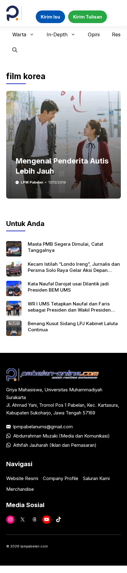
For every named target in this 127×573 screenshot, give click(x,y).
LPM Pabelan (32, 182)
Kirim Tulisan (87, 16)
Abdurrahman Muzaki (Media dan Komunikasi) (61, 436)
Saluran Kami (96, 478)
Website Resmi (22, 478)
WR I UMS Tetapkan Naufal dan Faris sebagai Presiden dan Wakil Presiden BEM (69, 310)
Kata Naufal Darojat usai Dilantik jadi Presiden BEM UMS (68, 287)
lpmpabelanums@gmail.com (43, 427)
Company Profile (60, 478)
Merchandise (20, 489)
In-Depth (57, 34)
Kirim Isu (50, 16)
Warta (19, 34)
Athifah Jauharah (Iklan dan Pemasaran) (54, 445)
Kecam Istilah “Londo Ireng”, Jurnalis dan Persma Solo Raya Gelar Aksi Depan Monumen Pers (74, 270)
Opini (94, 34)
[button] (14, 50)
